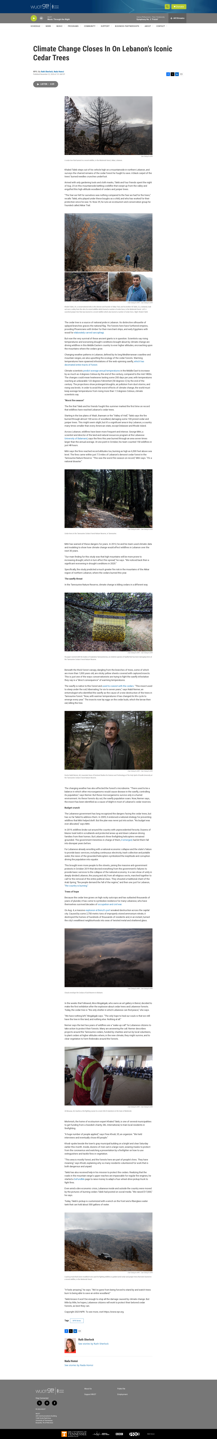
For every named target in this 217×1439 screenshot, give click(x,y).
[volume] (41, 18)
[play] (34, 18)
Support (105, 26)
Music (60, 26)
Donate (180, 6)
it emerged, (126, 840)
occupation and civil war (110, 904)
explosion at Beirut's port (98, 910)
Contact (160, 26)
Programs (73, 26)
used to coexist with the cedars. (118, 686)
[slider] (45, 18)
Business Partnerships (127, 26)
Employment (122, 1394)
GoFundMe (79, 1179)
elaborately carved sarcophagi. (89, 332)
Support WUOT (90, 1394)
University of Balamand (76, 438)
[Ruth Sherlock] (70, 1345)
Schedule (35, 26)
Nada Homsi (59, 71)
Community (89, 26)
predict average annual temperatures (101, 370)
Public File (121, 1389)
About (148, 26)
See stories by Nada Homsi (79, 1365)
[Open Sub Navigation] (42, 26)
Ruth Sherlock (47, 71)
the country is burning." (76, 885)
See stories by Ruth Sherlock (93, 1343)
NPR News (77, 1321)
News (48, 26)
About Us (88, 1389)
